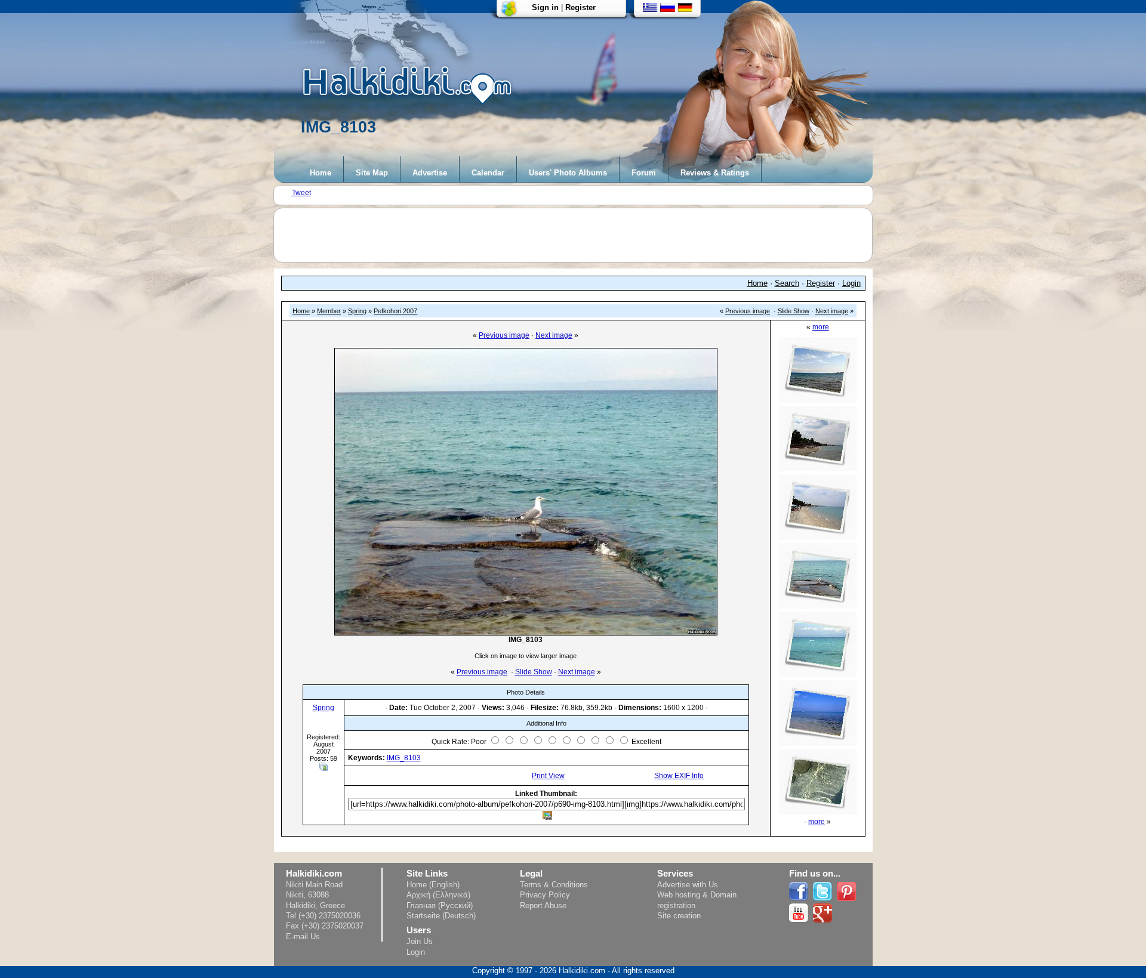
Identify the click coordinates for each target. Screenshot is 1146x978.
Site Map (372, 172)
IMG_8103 (404, 758)
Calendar (488, 172)
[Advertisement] (579, 235)
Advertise (429, 172)
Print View (548, 776)
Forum (643, 172)
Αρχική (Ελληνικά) (438, 894)
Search (787, 283)
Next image (831, 310)
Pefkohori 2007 (395, 310)
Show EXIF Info (679, 776)
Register (580, 7)
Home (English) (433, 884)
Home (320, 172)
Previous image (747, 310)
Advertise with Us (687, 884)
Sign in (545, 7)
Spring (357, 310)
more (820, 327)
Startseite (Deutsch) (441, 915)
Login (851, 283)
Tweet (301, 193)
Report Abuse (543, 905)
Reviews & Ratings (714, 172)
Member (329, 310)
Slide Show (793, 310)
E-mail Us (303, 936)
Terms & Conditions (554, 884)
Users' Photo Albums (568, 172)
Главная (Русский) (439, 905)
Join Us (419, 941)
